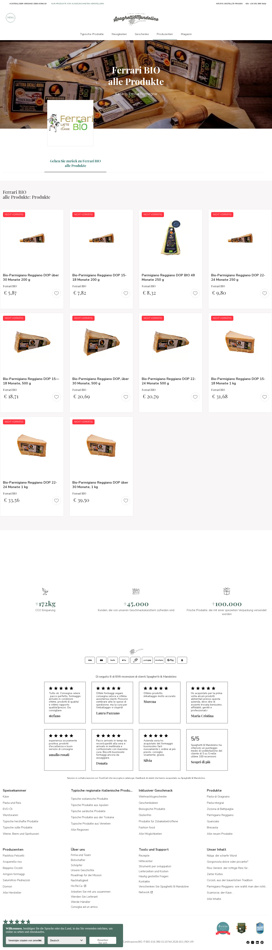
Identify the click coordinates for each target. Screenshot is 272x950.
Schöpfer (76, 865)
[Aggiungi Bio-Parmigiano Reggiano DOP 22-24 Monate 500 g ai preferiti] (196, 318)
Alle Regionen (80, 830)
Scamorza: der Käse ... (220, 892)
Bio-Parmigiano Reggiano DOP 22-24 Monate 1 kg (30, 484)
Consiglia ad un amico (84, 907)
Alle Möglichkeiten (150, 834)
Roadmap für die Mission (86, 875)
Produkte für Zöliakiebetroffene (158, 821)
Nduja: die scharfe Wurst (222, 855)
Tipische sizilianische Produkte (89, 799)
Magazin (186, 34)
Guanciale (213, 821)
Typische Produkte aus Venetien (91, 823)
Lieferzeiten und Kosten (153, 871)
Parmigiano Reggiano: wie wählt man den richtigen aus (237, 886)
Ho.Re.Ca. (77, 886)
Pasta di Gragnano (218, 796)
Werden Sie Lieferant (84, 897)
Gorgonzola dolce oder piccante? (227, 862)
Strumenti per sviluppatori (155, 866)
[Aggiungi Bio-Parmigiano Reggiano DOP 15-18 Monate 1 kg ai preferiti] (266, 318)
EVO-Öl (7, 809)
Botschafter (78, 860)
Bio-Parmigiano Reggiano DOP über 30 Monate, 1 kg (100, 484)
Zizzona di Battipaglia (220, 809)
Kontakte (144, 881)
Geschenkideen (148, 803)
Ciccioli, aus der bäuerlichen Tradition (230, 880)
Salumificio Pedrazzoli (16, 880)
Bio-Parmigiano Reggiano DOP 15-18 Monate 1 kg (238, 381)
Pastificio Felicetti (13, 855)
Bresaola (212, 827)
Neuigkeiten (119, 34)
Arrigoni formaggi (14, 874)
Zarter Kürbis (215, 874)
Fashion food (147, 827)
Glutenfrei (145, 815)
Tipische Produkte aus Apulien (89, 805)
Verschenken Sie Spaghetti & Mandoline (164, 886)
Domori (7, 886)
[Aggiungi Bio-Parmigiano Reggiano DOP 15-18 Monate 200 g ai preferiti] (127, 214)
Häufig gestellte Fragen (153, 876)
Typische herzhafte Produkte (20, 821)
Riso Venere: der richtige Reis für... (228, 868)
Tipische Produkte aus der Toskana (92, 817)
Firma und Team (81, 855)
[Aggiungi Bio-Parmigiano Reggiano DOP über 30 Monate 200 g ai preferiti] (57, 214)
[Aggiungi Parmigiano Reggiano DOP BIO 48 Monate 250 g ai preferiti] (196, 214)
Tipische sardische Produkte (88, 811)
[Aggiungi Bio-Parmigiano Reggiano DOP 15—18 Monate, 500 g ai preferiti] (57, 318)
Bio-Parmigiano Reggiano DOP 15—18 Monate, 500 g (31, 381)
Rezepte (144, 855)
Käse (6, 796)
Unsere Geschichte (82, 870)
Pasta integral (215, 803)
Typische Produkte (92, 34)
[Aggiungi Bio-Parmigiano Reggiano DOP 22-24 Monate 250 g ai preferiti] (266, 214)
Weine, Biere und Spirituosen (21, 834)
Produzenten (165, 34)
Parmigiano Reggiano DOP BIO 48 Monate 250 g (168, 277)
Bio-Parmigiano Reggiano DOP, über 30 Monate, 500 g (100, 381)
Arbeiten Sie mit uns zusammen (90, 892)
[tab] (75, 163)
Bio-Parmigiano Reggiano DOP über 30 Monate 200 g (31, 277)
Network (144, 892)
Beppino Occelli (13, 868)
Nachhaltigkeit (79, 880)
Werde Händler (80, 902)
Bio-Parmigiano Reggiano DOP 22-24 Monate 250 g (238, 277)
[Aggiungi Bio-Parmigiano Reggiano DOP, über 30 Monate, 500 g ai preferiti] (127, 318)
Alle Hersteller (12, 892)
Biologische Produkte (152, 809)
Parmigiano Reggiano (220, 815)
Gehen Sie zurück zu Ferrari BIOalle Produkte (75, 163)
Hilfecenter (146, 861)
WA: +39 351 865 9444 (256, 3)
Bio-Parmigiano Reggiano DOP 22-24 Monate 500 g (169, 381)
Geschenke (142, 34)
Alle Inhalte (214, 899)
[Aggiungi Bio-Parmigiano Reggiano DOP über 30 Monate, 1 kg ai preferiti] (127, 422)
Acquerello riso (12, 862)
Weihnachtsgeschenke (153, 796)
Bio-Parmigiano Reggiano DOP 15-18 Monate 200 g (99, 277)
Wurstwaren (10, 815)
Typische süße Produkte (17, 827)
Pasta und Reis (12, 803)
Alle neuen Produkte (220, 834)
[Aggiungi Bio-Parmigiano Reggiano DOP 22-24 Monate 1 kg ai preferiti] (57, 422)
